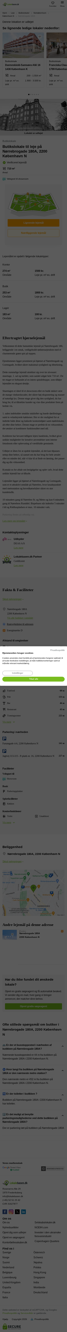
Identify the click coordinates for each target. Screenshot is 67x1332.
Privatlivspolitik (57, 650)
